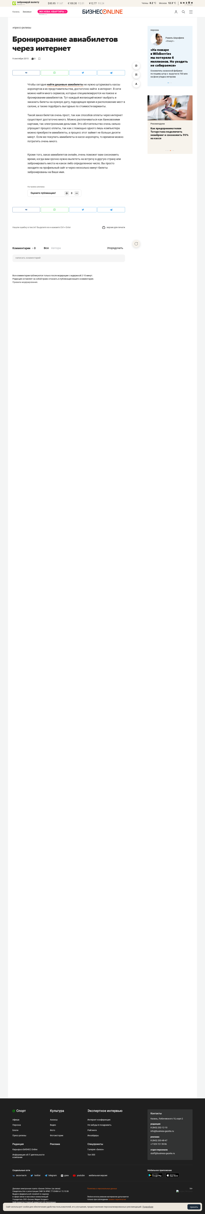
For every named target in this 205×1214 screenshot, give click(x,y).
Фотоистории (56, 1135)
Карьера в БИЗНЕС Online (24, 1149)
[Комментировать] (136, 66)
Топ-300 (91, 1154)
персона (155, 30)
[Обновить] (136, 243)
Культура (57, 1111)
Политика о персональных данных (102, 1189)
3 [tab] (171, 82)
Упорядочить (115, 248)
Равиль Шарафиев (175, 38)
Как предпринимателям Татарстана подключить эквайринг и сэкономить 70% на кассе (169, 133)
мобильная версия (98, 1175)
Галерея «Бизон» (95, 1149)
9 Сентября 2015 (20, 58)
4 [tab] (170, 150)
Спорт (21, 1111)
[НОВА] (53, 12)
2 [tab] (169, 82)
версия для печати (115, 227)
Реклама (55, 1144)
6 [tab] (173, 150)
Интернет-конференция (98, 1120)
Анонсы (54, 1120)
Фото (52, 1130)
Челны (145, 3)
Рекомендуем (158, 124)
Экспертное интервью (104, 1111)
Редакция (18, 1144)
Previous (151, 82)
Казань (16, 12)
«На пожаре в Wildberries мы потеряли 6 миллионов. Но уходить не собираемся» (169, 57)
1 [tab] (168, 82)
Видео (53, 1125)
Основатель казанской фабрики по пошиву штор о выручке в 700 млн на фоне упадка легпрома (169, 74)
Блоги (15, 1130)
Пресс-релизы (22, 27)
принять (194, 1207)
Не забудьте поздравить (99, 1125)
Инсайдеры (93, 1135)
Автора (56, 248)
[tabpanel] (170, 55)
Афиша (15, 1120)
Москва (163, 3)
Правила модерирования (24, 282)
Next (189, 82)
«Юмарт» (170, 41)
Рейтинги (92, 1130)
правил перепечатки (117, 1199)
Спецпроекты (95, 1144)
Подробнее (147, 1207)
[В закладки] (136, 75)
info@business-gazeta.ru (162, 1131)
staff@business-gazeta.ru (163, 1153)
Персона (16, 1125)
